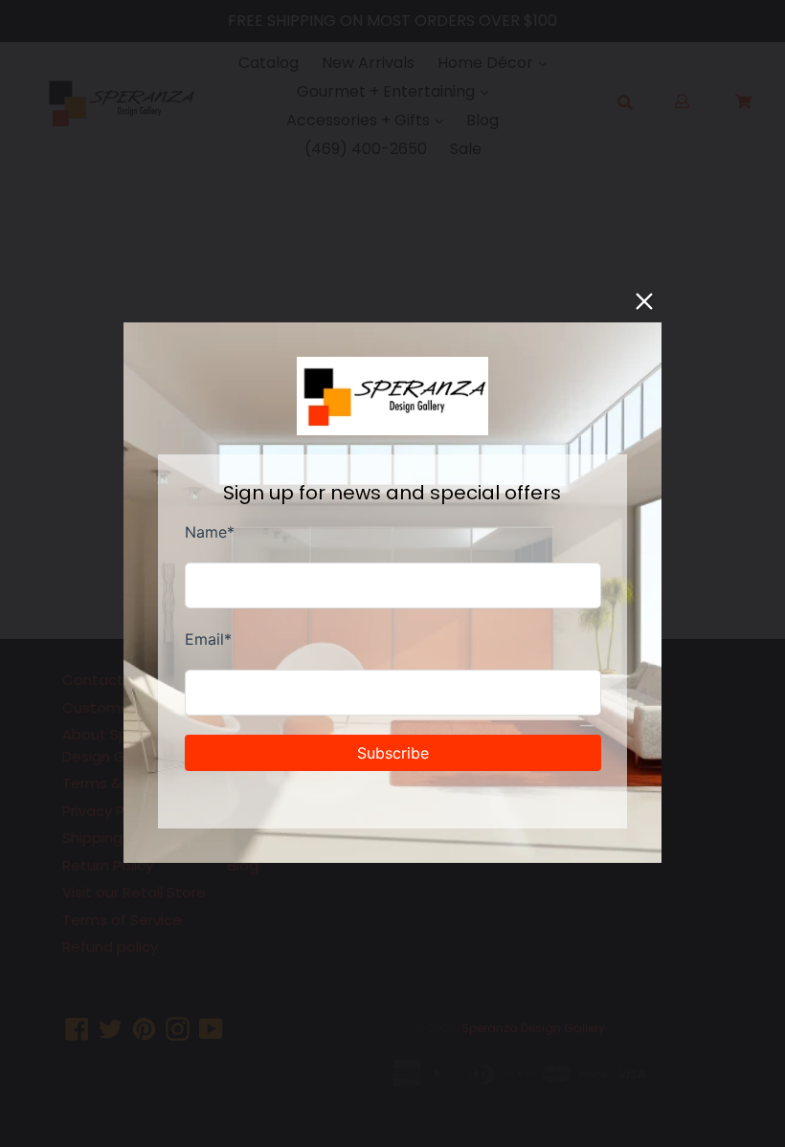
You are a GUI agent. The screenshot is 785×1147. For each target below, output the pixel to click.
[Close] (644, 301)
